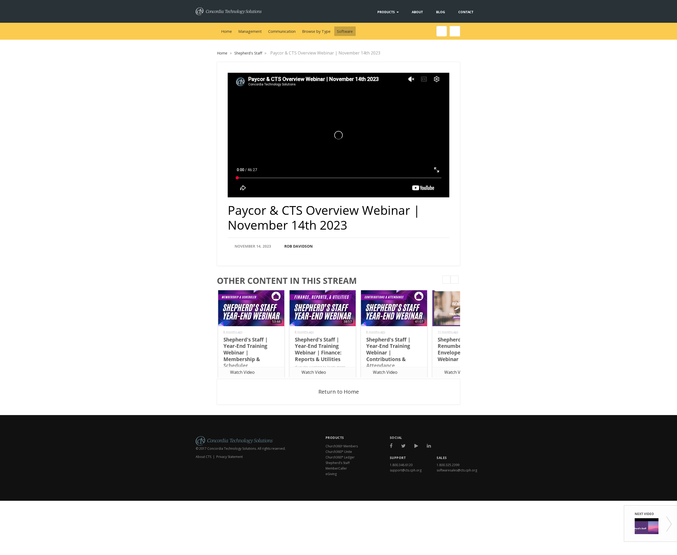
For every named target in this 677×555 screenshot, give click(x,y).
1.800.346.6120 (401, 465)
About (417, 12)
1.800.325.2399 (448, 465)
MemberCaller (336, 468)
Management (250, 31)
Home (226, 31)
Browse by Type (316, 31)
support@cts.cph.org (406, 470)
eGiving (331, 474)
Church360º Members (342, 446)
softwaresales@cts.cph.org (457, 470)
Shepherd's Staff (248, 53)
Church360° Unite (339, 451)
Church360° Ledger (340, 457)
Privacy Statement (229, 456)
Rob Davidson (298, 246)
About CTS (203, 456)
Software (345, 31)
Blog (440, 12)
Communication (282, 31)
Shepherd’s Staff (338, 463)
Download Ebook (459, 494)
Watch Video (242, 372)
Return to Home (338, 391)
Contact (465, 12)
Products (386, 12)
